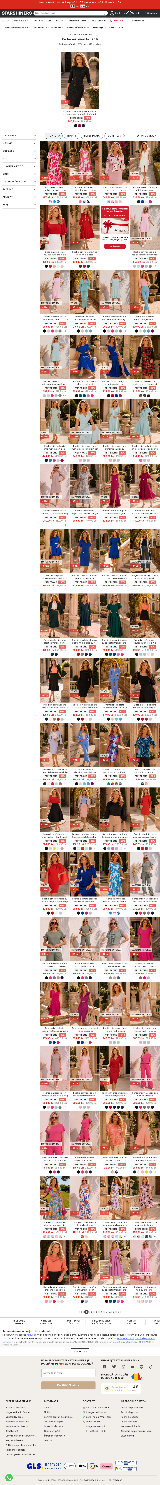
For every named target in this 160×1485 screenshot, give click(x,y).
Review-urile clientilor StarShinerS (17, 1429)
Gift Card (49, 1440)
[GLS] (35, 1468)
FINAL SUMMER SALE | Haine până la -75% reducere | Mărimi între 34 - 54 (80, 2)
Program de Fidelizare (17, 1421)
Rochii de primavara (132, 1407)
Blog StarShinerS (14, 1440)
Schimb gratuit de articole (58, 1417)
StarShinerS (69, 1480)
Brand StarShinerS (15, 1407)
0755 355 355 (93, 1421)
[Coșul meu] (144, 13)
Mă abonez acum (68, 1385)
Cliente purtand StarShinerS (21, 1435)
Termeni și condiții (15, 1449)
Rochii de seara (129, 1421)
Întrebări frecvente (54, 1435)
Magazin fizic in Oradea (18, 1412)
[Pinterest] (141, 1367)
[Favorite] (129, 13)
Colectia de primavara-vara (136, 1431)
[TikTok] (150, 1367)
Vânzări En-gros (14, 1417)
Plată (47, 1412)
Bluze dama (127, 1435)
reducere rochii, (125, 1338)
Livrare (47, 1407)
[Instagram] (123, 1367)
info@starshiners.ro (96, 1412)
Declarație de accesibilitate (20, 1454)
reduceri (31, 1334)
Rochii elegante (129, 1412)
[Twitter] (114, 1367)
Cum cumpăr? (52, 1431)
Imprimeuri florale (130, 1426)
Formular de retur (53, 1426)
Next (124, 136)
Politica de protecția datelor (21, 1445)
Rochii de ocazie (130, 1417)
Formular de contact (97, 1407)
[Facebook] (104, 1367)
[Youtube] (132, 1367)
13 (113, 1312)
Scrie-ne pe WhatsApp (98, 1417)
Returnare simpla (53, 1421)
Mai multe (80, 1351)
